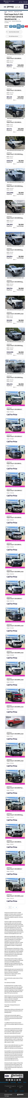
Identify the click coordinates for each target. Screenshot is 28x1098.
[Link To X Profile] (9, 1080)
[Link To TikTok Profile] (20, 1080)
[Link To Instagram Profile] (17, 1080)
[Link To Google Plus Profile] (12, 1080)
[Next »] (16, 907)
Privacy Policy (16, 1091)
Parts (24, 1082)
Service (19, 1082)
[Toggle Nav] (26, 7)
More (14, 68)
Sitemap (10, 1091)
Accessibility (22, 1091)
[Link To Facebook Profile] (7, 1080)
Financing (13, 1082)
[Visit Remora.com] (20, 1094)
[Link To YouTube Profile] (14, 1080)
